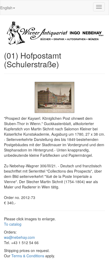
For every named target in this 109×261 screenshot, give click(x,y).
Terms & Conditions (27, 255)
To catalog (12, 224)
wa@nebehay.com (19, 237)
